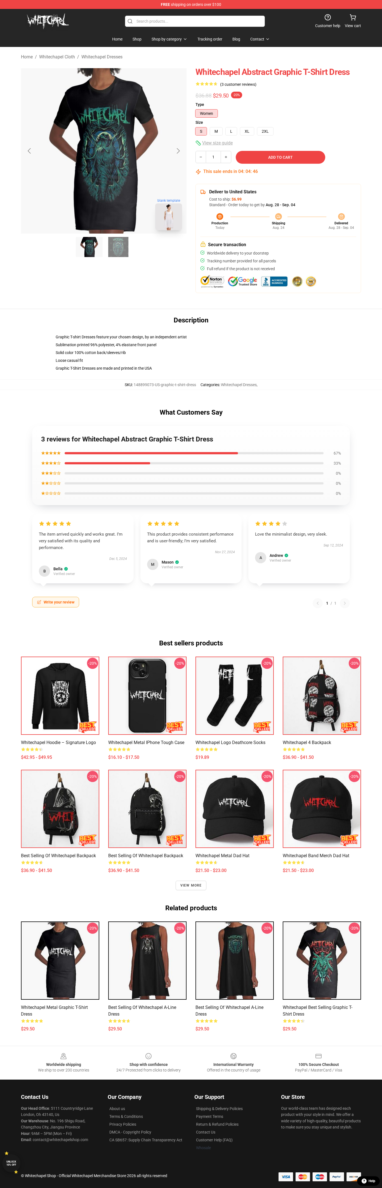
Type (199, 104)
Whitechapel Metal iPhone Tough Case (146, 742)
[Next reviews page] (345, 603)
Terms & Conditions (126, 1116)
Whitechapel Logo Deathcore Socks (230, 742)
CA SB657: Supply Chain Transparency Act (145, 1140)
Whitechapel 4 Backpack (307, 742)
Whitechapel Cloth (57, 57)
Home (27, 57)
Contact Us (205, 1132)
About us (117, 1108)
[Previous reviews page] (318, 603)
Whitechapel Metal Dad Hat (222, 855)
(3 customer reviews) (238, 84)
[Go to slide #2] (118, 247)
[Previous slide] (30, 151)
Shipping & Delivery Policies (219, 1108)
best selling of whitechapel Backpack (58, 855)
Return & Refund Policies (217, 1124)
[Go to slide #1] (89, 247)
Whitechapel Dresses (101, 57)
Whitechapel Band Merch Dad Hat (316, 855)
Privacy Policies (122, 1124)
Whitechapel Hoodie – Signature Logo (58, 742)
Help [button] (372, 1181)
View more (191, 885)
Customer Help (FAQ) (214, 1140)
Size (199, 122)
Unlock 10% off (11, 1163)
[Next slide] (178, 151)
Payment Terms (209, 1116)
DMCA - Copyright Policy (130, 1132)
